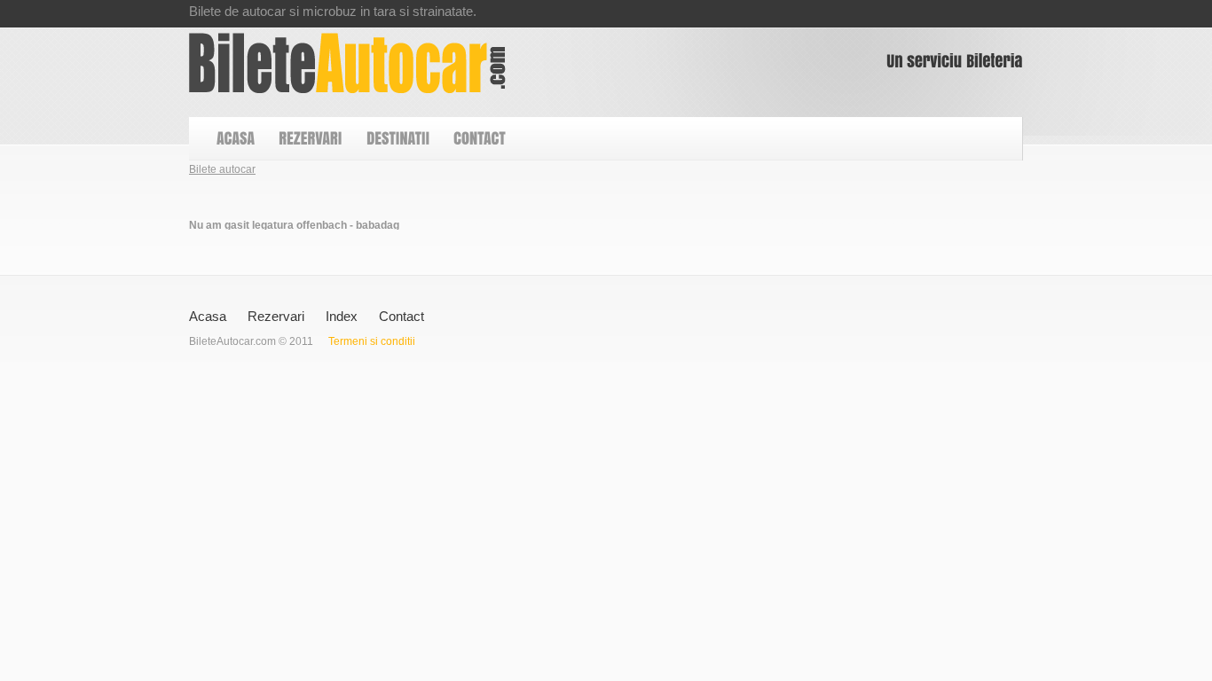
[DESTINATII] (397, 138)
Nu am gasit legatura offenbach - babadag (347, 63)
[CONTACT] (479, 138)
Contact (401, 316)
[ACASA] (235, 138)
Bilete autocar (222, 169)
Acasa (207, 316)
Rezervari (276, 316)
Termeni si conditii (371, 341)
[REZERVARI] (310, 138)
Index (342, 316)
